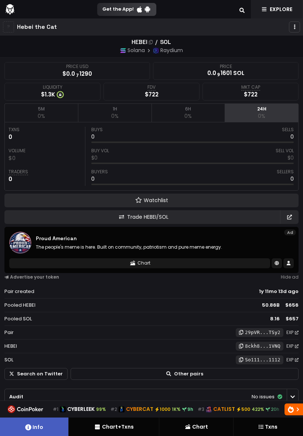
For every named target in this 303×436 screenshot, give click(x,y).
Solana (136, 50)
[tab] (41, 112)
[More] (294, 27)
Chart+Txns (118, 426)
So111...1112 (262, 359)
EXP (289, 332)
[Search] (242, 9)
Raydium (171, 50)
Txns (271, 426)
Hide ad (290, 277)
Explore (281, 9)
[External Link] (289, 217)
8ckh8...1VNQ (262, 346)
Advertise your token (34, 277)
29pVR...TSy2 (262, 332)
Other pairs (188, 373)
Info (38, 427)
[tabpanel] (151, 156)
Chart (143, 263)
